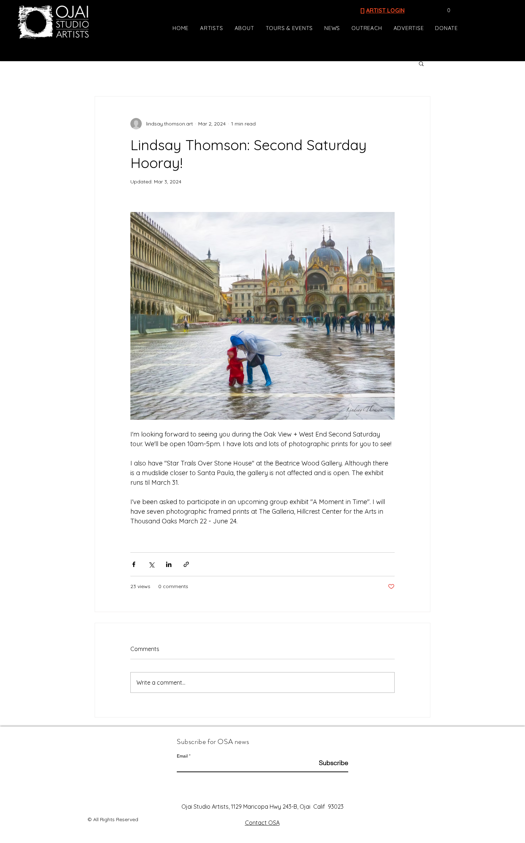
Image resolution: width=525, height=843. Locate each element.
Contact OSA (262, 822)
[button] (445, 10)
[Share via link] (186, 564)
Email (182, 756)
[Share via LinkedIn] (168, 564)
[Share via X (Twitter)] (151, 564)
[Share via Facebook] (133, 564)
